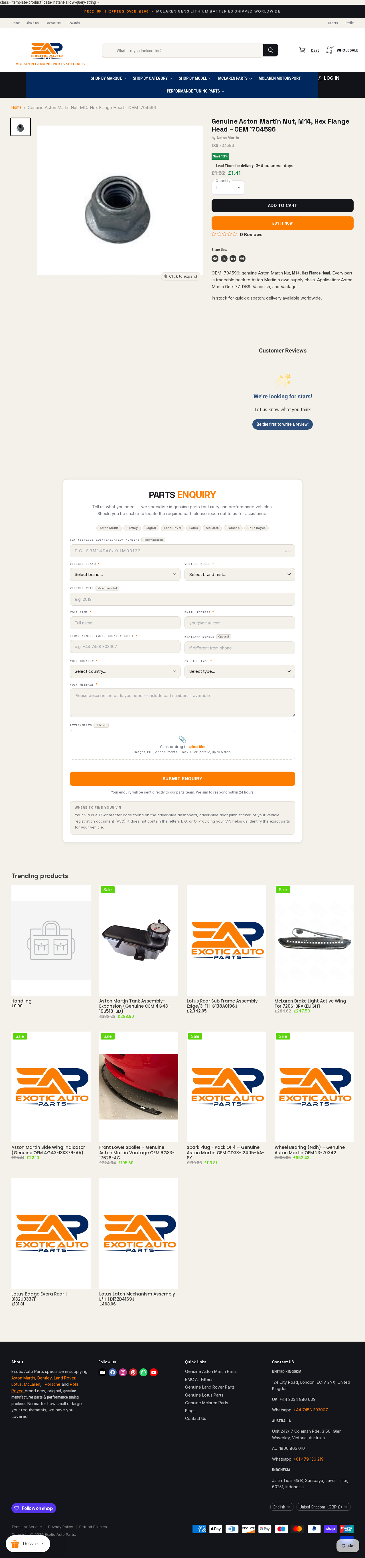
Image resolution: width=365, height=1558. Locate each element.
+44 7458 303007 (310, 1409)
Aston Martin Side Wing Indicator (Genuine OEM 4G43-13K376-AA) (48, 1149)
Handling (21, 1001)
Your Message (84, 684)
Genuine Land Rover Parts (210, 1387)
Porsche (52, 1384)
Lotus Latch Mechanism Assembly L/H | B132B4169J (137, 1296)
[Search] (270, 50)
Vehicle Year (93, 588)
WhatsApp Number (206, 637)
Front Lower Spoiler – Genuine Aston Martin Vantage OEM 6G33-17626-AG (137, 1152)
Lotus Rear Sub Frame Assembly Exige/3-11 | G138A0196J (222, 1003)
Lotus (16, 1384)
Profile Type (198, 661)
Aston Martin (227, 137)
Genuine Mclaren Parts (206, 1402)
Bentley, (45, 1377)
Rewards (74, 23)
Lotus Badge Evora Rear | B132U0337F (39, 1296)
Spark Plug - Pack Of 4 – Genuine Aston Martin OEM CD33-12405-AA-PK (225, 1152)
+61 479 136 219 (308, 1459)
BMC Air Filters (198, 1379)
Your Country (84, 661)
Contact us (53, 23)
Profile (349, 23)
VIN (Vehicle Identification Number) (116, 540)
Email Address (199, 612)
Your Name (81, 612)
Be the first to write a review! (283, 424)
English (279, 1507)
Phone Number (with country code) (103, 636)
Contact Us (195, 1418)
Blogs (190, 1410)
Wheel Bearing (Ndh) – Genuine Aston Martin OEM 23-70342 (310, 1149)
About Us (33, 23)
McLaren (32, 1384)
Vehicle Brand (85, 564)
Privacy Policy (60, 1526)
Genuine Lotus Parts (204, 1395)
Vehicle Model (199, 564)
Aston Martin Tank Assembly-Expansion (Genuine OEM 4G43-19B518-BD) (134, 1006)
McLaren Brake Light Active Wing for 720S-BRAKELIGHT (310, 1003)
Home (15, 23)
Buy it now (282, 223)
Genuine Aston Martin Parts (211, 1371)
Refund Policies (93, 1526)
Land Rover (64, 1377)
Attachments (88, 725)
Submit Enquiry (182, 778)
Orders (333, 23)
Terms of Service (26, 1526)
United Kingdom (321, 1506)
